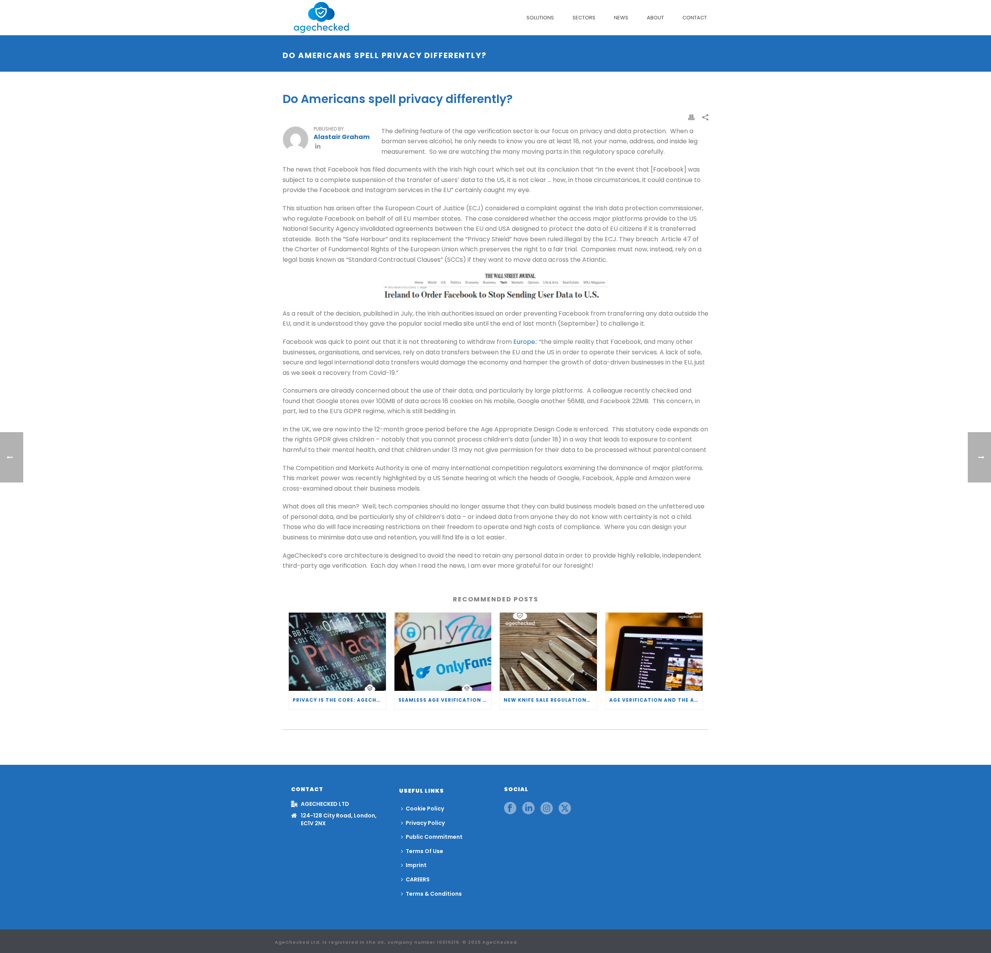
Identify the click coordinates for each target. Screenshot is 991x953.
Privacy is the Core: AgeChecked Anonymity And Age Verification (339, 700)
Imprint (416, 865)
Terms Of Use (424, 851)
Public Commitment (434, 837)
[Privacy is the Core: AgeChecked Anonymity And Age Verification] (337, 651)
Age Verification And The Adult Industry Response (656, 700)
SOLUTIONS (540, 17)
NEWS (621, 17)
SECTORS (584, 17)
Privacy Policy (425, 823)
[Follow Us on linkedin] (528, 808)
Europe (524, 341)
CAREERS (418, 879)
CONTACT (694, 17)
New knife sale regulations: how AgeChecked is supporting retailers (550, 700)
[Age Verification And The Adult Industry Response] (654, 651)
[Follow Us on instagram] (546, 808)
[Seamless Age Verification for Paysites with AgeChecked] (443, 651)
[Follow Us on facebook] (510, 808)
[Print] (691, 117)
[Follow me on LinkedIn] (318, 147)
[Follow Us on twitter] (565, 808)
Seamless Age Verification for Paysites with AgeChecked (445, 700)
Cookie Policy (425, 808)
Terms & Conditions (434, 894)
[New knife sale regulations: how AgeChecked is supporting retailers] (548, 651)
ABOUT (655, 17)
